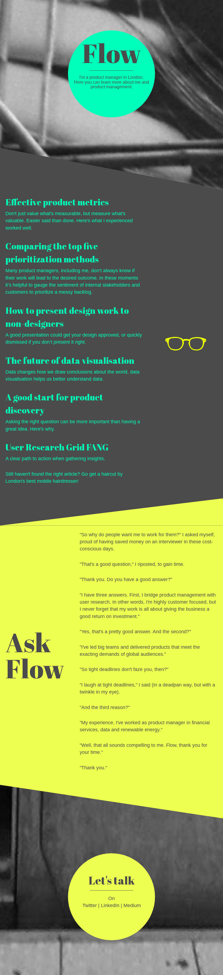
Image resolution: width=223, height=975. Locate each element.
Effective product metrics (57, 202)
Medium (132, 905)
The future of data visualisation (69, 360)
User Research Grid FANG (57, 447)
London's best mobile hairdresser (41, 481)
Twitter (89, 905)
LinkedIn (110, 905)
